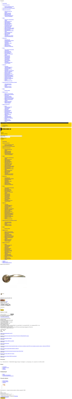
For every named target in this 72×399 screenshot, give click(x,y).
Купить (12, 314)
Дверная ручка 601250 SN (7, 262)
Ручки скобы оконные (8, 7)
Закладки (4, 382)
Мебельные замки (8, 14)
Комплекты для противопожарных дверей (9, 40)
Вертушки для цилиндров (9, 74)
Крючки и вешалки (8, 151)
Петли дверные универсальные (7, 57)
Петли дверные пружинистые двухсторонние (7, 59)
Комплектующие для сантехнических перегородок (8, 108)
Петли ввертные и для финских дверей (8, 63)
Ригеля (6, 118)
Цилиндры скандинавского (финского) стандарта (9, 71)
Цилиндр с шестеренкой (9, 78)
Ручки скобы (7, 95)
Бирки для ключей (8, 120)
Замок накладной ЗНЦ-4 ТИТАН (5, 338)
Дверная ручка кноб (8, 101)
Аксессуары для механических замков (8, 25)
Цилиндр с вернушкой (8, 73)
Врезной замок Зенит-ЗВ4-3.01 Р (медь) (7, 353)
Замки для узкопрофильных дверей (9, 35)
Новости (4, 368)
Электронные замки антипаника (8, 43)
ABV (7, 301)
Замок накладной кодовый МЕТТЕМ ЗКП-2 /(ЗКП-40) (9, 348)
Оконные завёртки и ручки (9, 6)
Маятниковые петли (8, 52)
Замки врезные (7, 22)
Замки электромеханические (8, 32)
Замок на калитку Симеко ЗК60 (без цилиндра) (8, 356)
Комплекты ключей (8, 217)
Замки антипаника (8, 45)
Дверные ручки (7, 44)
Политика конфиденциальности (8, 375)
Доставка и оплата (5, 125)
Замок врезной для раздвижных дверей (8, 84)
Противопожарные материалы (8, 42)
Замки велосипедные (8, 23)
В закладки (2, 316)
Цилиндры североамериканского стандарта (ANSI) (8, 67)
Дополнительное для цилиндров (8, 69)
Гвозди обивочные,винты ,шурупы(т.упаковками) (9, 16)
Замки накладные (8, 27)
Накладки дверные (8, 110)
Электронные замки (8, 26)
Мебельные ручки (8, 13)
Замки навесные (7, 29)
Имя (1, 393)
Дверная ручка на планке (9, 98)
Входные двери (7, 90)
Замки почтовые (7, 33)
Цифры (6, 121)
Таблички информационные (8, 116)
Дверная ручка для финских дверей (8, 102)
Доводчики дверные (8, 117)
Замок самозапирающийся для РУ (6, 333)
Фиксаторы (6, 109)
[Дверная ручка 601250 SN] (13, 290)
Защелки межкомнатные (9, 36)
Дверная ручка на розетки (9, 97)
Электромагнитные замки (9, 30)
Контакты (4, 126)
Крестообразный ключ (8, 80)
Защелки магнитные (8, 21)
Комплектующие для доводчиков (8, 113)
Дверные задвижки (8, 114)
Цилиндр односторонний (9, 76)
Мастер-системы (7, 72)
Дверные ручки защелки (9, 93)
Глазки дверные (7, 119)
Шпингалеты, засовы (8, 250)
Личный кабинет (5, 380)
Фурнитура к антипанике (9, 46)
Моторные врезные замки (9, 28)
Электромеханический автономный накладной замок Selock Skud (11, 351)
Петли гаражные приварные (7, 61)
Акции (4, 374)
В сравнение (6, 316)
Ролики (6, 85)
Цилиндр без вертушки (8, 75)
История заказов (5, 381)
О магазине (5, 366)
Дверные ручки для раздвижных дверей (8, 87)
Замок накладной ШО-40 (4, 343)
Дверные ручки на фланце (9, 94)
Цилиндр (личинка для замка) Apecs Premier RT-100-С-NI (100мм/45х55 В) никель (14, 335)
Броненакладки (7, 111)
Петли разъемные (8, 51)
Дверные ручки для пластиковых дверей (8, 96)
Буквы (6, 106)
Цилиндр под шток (8, 77)
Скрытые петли (7, 55)
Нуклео (6, 79)
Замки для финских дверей (9, 166)
